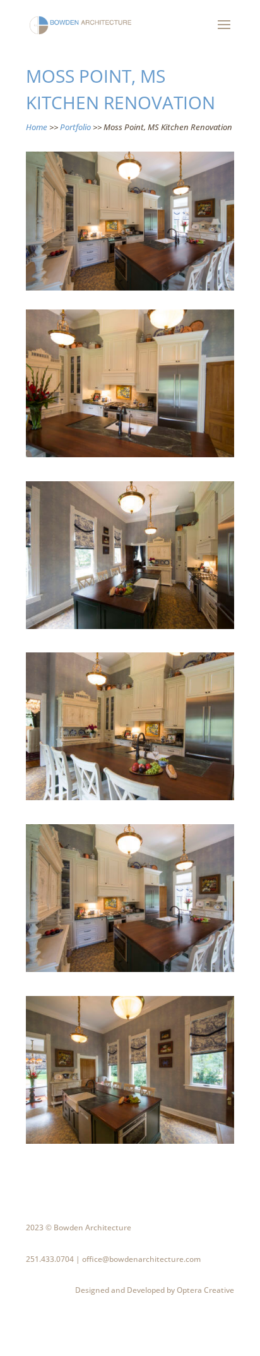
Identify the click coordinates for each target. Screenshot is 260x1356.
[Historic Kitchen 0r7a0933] (130, 457)
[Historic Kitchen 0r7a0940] (130, 629)
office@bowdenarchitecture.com (141, 1259)
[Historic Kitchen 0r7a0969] (130, 1143)
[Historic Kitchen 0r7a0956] (130, 972)
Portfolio (75, 127)
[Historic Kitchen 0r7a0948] (130, 800)
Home (36, 127)
